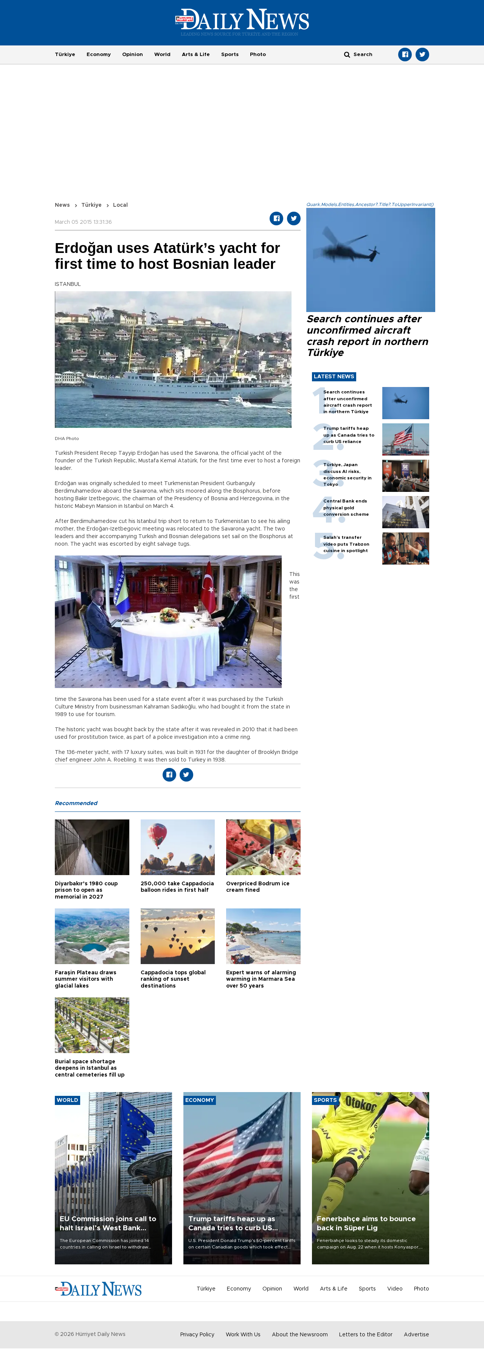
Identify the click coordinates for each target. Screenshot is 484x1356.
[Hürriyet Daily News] (242, 22)
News (62, 205)
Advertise (416, 1334)
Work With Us (243, 1334)
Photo (258, 54)
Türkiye (65, 54)
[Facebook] (405, 54)
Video (395, 1289)
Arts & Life (196, 54)
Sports (230, 54)
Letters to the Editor (365, 1334)
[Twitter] (422, 54)
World (162, 54)
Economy (99, 54)
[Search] (347, 54)
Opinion (132, 54)
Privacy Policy (197, 1334)
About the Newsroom (300, 1334)
